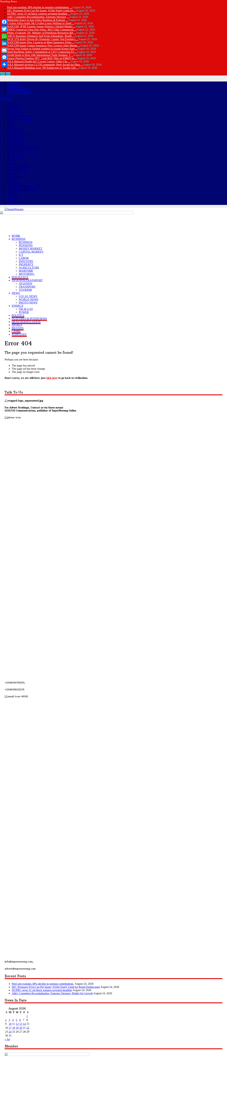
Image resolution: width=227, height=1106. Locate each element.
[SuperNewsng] (14, 209)
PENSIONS (15, 114)
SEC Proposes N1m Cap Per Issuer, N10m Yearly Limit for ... (41, 10)
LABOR (13, 126)
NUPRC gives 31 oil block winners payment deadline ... (38, 13)
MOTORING (16, 142)
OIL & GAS (16, 177)
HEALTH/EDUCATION (21, 190)
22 (27, 1027)
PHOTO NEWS (18, 171)
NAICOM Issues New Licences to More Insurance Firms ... (40, 42)
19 (17, 1027)
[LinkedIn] (4, 43)
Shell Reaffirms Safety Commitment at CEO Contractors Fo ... (42, 51)
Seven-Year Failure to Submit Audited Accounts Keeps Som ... (42, 48)
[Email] (4, 50)
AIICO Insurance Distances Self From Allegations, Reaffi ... (40, 35)
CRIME (11, 200)
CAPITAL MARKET (19, 92)
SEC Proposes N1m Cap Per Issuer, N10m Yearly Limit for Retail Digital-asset (56, 986)
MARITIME (16, 139)
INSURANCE (15, 145)
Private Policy (15, 86)
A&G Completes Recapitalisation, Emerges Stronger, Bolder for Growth (52, 993)
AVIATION (15, 152)
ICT (11, 123)
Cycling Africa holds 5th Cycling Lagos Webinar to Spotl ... (40, 23)
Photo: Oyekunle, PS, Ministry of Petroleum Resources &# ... (41, 32)
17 (10, 1027)
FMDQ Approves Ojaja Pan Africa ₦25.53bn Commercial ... (41, 29)
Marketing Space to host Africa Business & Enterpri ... (37, 20)
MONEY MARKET (19, 89)
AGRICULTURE (19, 136)
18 (13, 1027)
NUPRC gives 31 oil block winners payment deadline (42, 990)
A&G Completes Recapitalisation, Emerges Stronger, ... (38, 16)
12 (17, 1023)
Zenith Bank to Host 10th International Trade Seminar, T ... (40, 55)
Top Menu (6, 98)
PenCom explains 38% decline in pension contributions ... (39, 7)
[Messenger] (4, 57)
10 (10, 1023)
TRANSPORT (17, 155)
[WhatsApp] (4, 36)
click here (52, 377)
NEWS (11, 161)
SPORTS (12, 193)
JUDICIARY (14, 203)
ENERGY (13, 174)
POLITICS (13, 184)
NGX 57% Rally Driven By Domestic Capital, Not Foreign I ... (42, 39)
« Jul (7, 1039)
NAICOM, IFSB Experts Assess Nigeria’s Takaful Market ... (41, 26)
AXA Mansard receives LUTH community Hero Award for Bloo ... (45, 64)
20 (20, 1027)
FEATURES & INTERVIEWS (24, 187)
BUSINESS (14, 107)
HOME (11, 104)
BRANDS (13, 196)
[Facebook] (4, 21)
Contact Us (13, 83)
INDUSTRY (16, 130)
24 (10, 1031)
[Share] (4, 64)
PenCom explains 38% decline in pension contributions (43, 983)
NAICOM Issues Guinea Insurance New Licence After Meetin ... (43, 45)
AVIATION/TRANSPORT (22, 149)
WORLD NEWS (18, 168)
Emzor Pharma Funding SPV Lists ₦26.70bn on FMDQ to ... (42, 58)
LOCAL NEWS (18, 165)
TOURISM (15, 158)
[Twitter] (4, 29)
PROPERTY (16, 133)
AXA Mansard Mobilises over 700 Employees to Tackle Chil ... (42, 67)
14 (24, 1023)
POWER (14, 180)
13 (20, 1023)
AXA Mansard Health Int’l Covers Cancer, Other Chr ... (38, 61)
